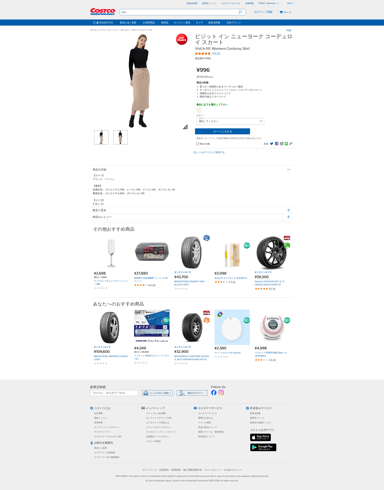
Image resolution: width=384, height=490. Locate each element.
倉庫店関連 (214, 22)
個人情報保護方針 (192, 469)
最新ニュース (100, 418)
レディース (104, 29)
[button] (242, 12)
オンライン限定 (182, 22)
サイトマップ (149, 469)
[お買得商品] (155, 22)
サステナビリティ (102, 431)
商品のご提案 (100, 448)
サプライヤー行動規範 (104, 452)
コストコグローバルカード (158, 427)
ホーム (93, 29)
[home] (103, 11)
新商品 (164, 22)
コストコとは (102, 408)
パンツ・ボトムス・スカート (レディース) (132, 29)
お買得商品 (149, 22)
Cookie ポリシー (233, 469)
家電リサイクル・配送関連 (210, 431)
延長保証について (206, 436)
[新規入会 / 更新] (137, 22)
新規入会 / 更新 (128, 22)
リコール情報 (204, 422)
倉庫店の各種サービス (260, 422)
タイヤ (199, 22)
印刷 (288, 30)
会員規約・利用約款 (170, 469)
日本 (289, 3)
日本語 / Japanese (267, 3)
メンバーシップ (155, 408)
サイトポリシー (213, 469)
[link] (271, 144)
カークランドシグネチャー (106, 427)
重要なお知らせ (205, 418)
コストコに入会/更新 (156, 413)
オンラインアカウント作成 (158, 418)
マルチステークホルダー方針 (108, 436)
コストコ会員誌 (153, 441)
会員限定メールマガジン (157, 436)
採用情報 (98, 422)
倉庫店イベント (257, 418)
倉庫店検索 (98, 387)
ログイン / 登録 (263, 11)
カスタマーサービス (210, 408)
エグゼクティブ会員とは (157, 422)
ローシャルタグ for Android (227, 352)
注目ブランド (234, 22)
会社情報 (98, 413)
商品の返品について (207, 427)
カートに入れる (222, 131)
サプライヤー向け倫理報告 (106, 457)
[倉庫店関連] (220, 22)
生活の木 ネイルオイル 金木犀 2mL (230, 278)
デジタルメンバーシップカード (161, 431)
